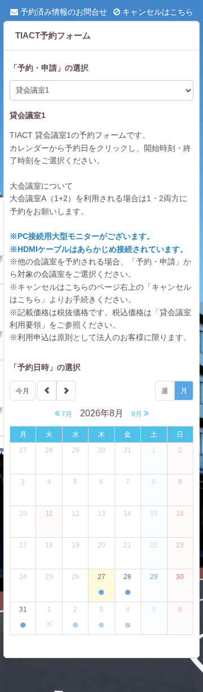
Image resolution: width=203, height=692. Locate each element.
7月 (66, 414)
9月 (137, 414)
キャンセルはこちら (156, 11)
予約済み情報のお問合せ (62, 11)
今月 (22, 391)
